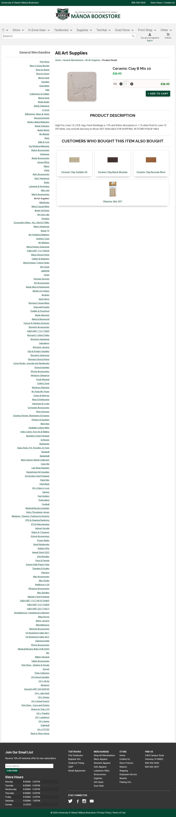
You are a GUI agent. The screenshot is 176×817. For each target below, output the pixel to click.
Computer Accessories (38, 407)
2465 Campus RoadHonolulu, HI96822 (154, 757)
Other (164, 30)
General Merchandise (73, 60)
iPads (46, 170)
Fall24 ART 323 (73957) (38, 609)
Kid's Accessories (41, 174)
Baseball (45, 452)
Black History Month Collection (35, 460)
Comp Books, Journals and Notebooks (31, 363)
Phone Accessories (40, 645)
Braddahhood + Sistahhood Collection (31, 613)
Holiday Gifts (43, 548)
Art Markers (43, 242)
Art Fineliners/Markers (39, 234)
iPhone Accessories (40, 371)
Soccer (46, 669)
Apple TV (45, 230)
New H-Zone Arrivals (39, 66)
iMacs (46, 166)
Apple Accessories (40, 158)
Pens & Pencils (42, 560)
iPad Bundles (43, 556)
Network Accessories (39, 629)
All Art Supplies (41, 198)
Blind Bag (45, 424)
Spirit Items (44, 299)
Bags (47, 138)
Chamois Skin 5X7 (112, 201)
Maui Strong (43, 617)
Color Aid (45, 464)
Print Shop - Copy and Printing (35, 705)
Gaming (45, 492)
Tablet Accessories (40, 661)
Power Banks (43, 540)
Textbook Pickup (76, 763)
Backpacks (44, 444)
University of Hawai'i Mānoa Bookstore (20, 2)
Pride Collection (42, 673)
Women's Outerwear (40, 355)
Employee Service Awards (128, 776)
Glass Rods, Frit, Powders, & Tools (33, 448)
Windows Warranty (40, 387)
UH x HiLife (44, 681)
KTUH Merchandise (40, 524)
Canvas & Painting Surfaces (36, 323)
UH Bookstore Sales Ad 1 (37, 633)
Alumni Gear (43, 78)
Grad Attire (44, 86)
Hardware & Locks (40, 403)
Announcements (41, 118)
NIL (47, 653)
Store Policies (126, 763)
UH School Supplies (40, 677)
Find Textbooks (75, 755)
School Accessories (40, 536)
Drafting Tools (42, 238)
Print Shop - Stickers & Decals (35, 665)
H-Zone (45, 110)
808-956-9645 (139, 2)
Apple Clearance (41, 106)
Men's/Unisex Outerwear (37, 247)
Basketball (44, 456)
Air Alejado (44, 134)
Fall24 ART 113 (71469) (38, 331)
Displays (45, 218)
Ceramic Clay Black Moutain (112, 172)
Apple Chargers (42, 126)
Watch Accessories (40, 150)
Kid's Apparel (100, 767)
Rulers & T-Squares (40, 532)
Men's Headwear (41, 226)
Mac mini (45, 190)
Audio (46, 182)
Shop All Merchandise (104, 755)
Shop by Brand (42, 70)
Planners (45, 572)
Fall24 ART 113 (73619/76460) (34, 600)
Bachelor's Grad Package (37, 436)
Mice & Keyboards (40, 399)
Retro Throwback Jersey (37, 512)
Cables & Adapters (40, 259)
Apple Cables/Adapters (38, 122)
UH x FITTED (43, 729)
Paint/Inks (44, 480)
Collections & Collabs (39, 94)
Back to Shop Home (40, 733)
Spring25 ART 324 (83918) (36, 689)
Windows (45, 685)
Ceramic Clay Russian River (151, 172)
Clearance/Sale (42, 641)
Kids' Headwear (42, 178)
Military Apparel (42, 657)
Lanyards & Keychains (39, 186)
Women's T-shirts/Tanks (38, 335)
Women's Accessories (39, 327)
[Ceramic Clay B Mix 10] (82, 87)
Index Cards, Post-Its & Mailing (34, 432)
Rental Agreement (76, 770)
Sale (47, 90)
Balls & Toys (43, 142)
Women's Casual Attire (38, 303)
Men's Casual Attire (40, 206)
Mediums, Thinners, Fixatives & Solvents (30, 516)
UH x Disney (43, 697)
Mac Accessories (41, 576)
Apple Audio (43, 102)
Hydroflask (44, 484)
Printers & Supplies (40, 420)
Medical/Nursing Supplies (37, 508)
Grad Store (122, 30)
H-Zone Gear (37, 30)
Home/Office (43, 162)
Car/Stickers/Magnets (39, 146)
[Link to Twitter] (70, 801)
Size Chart (99, 786)
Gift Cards (44, 267)
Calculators (44, 343)
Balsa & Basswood (40, 319)
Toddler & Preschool (39, 311)
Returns (123, 767)
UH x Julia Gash (42, 693)
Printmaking (43, 500)
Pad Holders (43, 496)
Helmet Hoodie (42, 528)
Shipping (123, 770)
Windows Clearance (40, 375)
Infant (46, 275)
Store (16, 30)
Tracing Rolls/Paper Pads (37, 564)
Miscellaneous (42, 625)
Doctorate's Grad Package (37, 476)
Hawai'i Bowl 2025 (40, 552)
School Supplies (42, 367)
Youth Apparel (42, 379)
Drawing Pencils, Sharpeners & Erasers (31, 415)
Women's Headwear (40, 339)
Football (45, 504)
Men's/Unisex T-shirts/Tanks (36, 263)
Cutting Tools (43, 383)
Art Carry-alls (43, 214)
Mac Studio (44, 580)
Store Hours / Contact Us (163, 2)
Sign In (150, 40)
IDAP (70, 767)
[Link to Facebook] (77, 801)
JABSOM (45, 271)
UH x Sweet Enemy (40, 701)
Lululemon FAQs (101, 770)
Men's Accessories (40, 194)
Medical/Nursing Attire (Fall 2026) (33, 649)
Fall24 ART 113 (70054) (38, 251)
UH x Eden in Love (40, 488)
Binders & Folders (41, 291)
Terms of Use (119, 812)
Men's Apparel (100, 759)
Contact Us (124, 759)
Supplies (82, 30)
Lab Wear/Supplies (40, 468)
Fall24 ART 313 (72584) (38, 604)
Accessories (100, 774)
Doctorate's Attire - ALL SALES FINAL (31, 222)
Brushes (45, 295)
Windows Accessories (38, 588)
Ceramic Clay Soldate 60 (74, 172)
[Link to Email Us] (92, 801)
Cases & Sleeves (41, 395)
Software (45, 440)
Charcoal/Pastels (41, 307)
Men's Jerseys (42, 621)
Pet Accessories (41, 283)
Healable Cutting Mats (39, 428)
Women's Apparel (102, 763)
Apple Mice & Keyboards (37, 287)
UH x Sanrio (43, 721)
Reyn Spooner (42, 411)
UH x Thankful (42, 713)
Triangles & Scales (40, 568)
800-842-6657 (152, 767)
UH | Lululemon (42, 717)
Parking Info (125, 782)
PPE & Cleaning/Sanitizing (37, 520)
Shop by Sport (42, 74)
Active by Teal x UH (40, 709)
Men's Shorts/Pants (40, 255)
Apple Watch (43, 130)
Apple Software (42, 210)
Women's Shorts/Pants (38, 359)
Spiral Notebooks (41, 544)
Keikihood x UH (42, 584)
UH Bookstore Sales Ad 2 (37, 637)
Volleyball (45, 725)
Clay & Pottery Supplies (38, 351)
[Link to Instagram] (84, 801)
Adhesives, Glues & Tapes (37, 114)
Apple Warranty (42, 315)
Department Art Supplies (37, 472)
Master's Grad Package (38, 596)
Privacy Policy (104, 812)
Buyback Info (74, 759)
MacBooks (44, 202)
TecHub (101, 30)
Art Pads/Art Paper (40, 391)
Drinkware (44, 154)
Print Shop (44, 62)
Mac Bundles (43, 592)
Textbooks (61, 30)
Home (58, 60)
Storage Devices (41, 279)
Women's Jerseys (41, 347)
